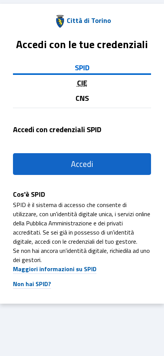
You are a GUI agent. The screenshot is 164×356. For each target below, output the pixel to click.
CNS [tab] (82, 98)
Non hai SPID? (32, 283)
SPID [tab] (82, 67)
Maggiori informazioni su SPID (54, 268)
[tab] (82, 83)
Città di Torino (89, 20)
